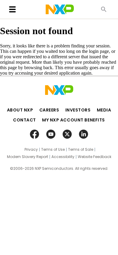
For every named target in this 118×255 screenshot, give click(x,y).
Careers (49, 110)
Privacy (31, 149)
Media (104, 110)
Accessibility (62, 157)
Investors (78, 110)
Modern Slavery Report (27, 157)
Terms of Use (53, 149)
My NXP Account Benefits (73, 120)
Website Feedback (94, 157)
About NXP (20, 110)
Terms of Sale (80, 149)
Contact (24, 120)
